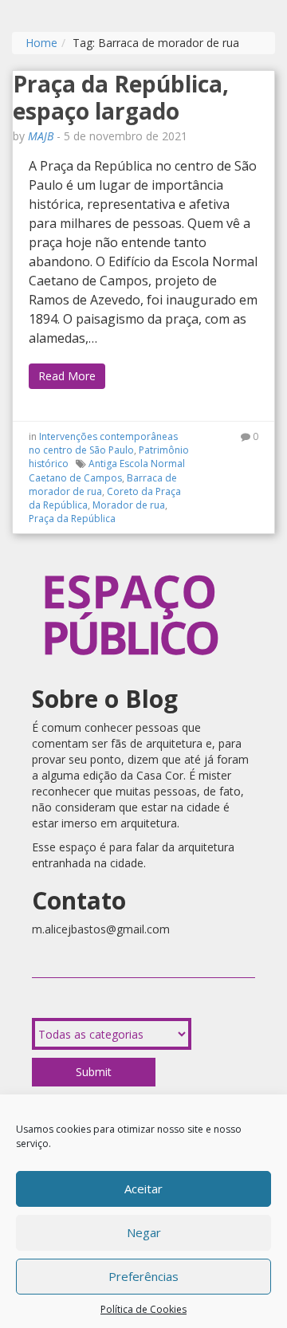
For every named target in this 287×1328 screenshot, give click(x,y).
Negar (144, 1232)
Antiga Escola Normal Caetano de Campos (107, 470)
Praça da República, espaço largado (121, 97)
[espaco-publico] (131, 558)
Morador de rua (128, 505)
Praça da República (72, 518)
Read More (67, 375)
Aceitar (143, 1188)
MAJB (40, 135)
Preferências (143, 1276)
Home (41, 42)
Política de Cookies (143, 1309)
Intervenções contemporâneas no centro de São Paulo (103, 443)
